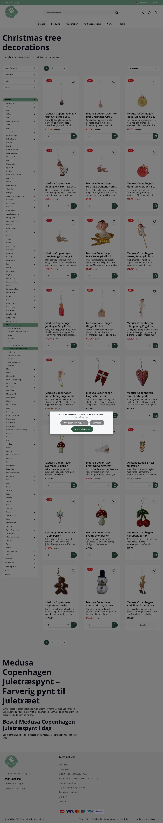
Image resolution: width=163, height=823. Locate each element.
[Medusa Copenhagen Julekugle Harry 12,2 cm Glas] (61, 164)
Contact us (63, 764)
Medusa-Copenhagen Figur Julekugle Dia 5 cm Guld (142, 115)
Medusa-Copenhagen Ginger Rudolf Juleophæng (99, 324)
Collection (9, 75)
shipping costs (105, 819)
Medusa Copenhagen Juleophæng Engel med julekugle (141, 324)
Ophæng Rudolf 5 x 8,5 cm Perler (140, 464)
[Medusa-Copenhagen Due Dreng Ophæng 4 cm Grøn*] (61, 234)
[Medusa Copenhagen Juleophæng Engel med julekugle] (142, 303)
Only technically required (74, 423)
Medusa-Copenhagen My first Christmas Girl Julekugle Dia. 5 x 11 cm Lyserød (101, 115)
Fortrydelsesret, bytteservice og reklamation (78, 778)
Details (143, 625)
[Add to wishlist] (73, 82)
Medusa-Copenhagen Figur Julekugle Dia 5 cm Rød (142, 185)
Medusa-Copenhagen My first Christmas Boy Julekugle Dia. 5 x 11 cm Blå (60, 115)
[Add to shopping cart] (74, 136)
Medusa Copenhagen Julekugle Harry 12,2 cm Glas (59, 185)
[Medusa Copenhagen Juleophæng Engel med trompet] (61, 373)
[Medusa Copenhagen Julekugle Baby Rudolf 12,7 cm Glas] (61, 303)
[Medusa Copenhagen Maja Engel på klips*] (102, 234)
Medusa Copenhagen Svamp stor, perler (99, 534)
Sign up (16, 3)
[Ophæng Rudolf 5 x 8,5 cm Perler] (142, 443)
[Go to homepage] (11, 12)
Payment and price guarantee (72, 787)
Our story (63, 796)
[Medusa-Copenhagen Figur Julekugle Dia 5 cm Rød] (142, 164)
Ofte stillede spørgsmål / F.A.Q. (73, 773)
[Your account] (149, 12)
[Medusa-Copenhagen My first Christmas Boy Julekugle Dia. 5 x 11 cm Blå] (61, 94)
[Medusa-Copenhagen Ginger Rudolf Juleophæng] (102, 303)
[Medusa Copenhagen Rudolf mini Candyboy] (142, 583)
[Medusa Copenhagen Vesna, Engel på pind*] (142, 234)
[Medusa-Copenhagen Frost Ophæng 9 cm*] (102, 443)
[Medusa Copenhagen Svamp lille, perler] (61, 443)
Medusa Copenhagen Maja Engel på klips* (99, 255)
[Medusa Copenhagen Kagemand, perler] (61, 583)
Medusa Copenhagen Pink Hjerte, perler (140, 394)
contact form (19, 788)
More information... (81, 417)
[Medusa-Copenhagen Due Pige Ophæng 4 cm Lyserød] (102, 164)
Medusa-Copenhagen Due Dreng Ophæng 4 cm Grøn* (60, 255)
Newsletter (64, 769)
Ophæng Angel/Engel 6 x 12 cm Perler (60, 534)
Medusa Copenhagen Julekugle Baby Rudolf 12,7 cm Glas (58, 324)
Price (7, 88)
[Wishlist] (143, 12)
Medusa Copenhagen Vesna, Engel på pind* (140, 255)
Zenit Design (40, 819)
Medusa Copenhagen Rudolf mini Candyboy (140, 604)
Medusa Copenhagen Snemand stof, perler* (99, 604)
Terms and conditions (68, 792)
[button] (34, 100)
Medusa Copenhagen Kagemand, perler (58, 604)
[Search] (117, 13)
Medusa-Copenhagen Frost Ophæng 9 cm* (99, 464)
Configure (97, 423)
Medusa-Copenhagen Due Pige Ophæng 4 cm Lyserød (100, 185)
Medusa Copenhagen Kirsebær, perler (140, 534)
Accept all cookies (82, 429)
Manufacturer (11, 68)
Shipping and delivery (69, 783)
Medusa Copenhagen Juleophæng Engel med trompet (59, 394)
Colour (8, 81)
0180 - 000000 (13, 779)
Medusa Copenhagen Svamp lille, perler (58, 464)
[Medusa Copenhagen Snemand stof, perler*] (102, 583)
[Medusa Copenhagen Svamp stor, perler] (102, 513)
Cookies (62, 801)
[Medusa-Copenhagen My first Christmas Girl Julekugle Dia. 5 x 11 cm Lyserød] (102, 94)
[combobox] (78, 13)
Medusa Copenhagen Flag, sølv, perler (99, 394)
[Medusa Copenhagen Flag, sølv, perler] (102, 373)
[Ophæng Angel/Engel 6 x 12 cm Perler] (61, 513)
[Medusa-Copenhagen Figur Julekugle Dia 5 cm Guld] (142, 94)
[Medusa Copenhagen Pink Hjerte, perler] (142, 373)
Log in (7, 3)
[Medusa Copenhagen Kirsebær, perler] (142, 513)
